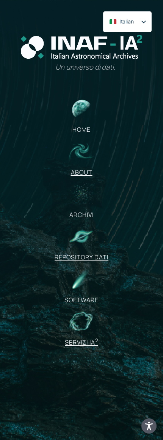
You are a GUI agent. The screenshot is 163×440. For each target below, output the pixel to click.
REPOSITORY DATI (81, 257)
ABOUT (81, 172)
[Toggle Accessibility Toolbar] (149, 426)
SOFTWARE (81, 300)
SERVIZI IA (81, 342)
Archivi (81, 215)
